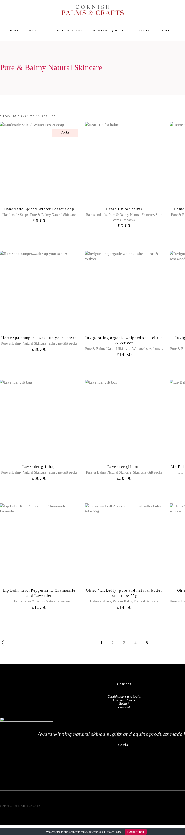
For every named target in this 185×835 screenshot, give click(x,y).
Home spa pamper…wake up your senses (39, 338)
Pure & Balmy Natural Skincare (53, 215)
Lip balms (15, 601)
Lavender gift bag (39, 466)
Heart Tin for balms (124, 209)
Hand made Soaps (15, 215)
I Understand (135, 831)
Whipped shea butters (147, 348)
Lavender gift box (124, 466)
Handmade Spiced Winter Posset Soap (39, 209)
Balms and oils (96, 215)
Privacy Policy (113, 831)
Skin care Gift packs (62, 343)
